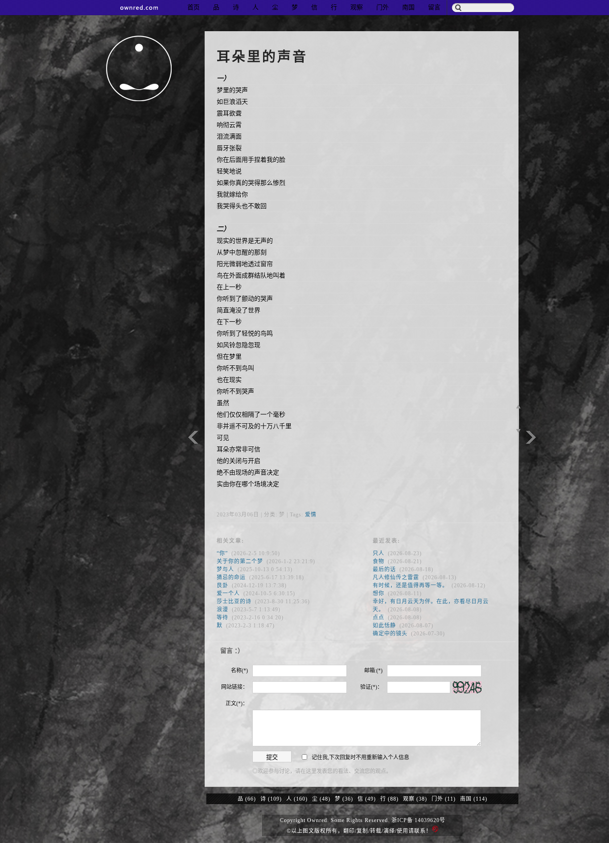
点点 (378, 617)
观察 (356, 7)
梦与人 (225, 569)
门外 (382, 7)
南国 (408, 7)
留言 (434, 7)
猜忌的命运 (231, 577)
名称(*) (239, 670)
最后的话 (384, 569)
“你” (222, 553)
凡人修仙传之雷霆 (396, 577)
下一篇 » (193, 437)
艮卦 (222, 585)
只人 (378, 553)
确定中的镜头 (390, 633)
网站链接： (234, 687)
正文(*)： (237, 703)
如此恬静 (384, 625)
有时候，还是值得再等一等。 (410, 585)
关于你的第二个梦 (240, 561)
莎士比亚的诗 (234, 601)
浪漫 (222, 609)
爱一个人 (228, 593)
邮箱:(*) (373, 670)
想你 (378, 593)
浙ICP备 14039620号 (418, 820)
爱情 (311, 515)
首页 (193, 7)
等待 (222, 617)
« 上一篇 (531, 437)
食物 (378, 561)
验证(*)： (371, 687)
